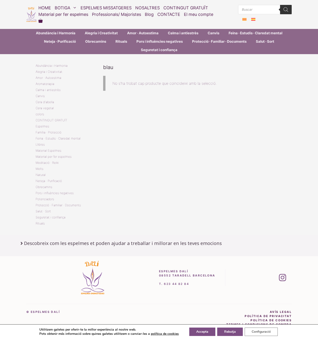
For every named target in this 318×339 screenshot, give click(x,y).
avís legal (281, 312)
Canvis (213, 33)
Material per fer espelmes (63, 14)
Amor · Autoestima (143, 33)
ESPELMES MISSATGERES (106, 7)
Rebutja (230, 331)
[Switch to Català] (244, 19)
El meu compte (198, 14)
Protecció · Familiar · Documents (219, 41)
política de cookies (271, 320)
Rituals (121, 41)
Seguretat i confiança (159, 50)
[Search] (286, 9)
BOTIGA (62, 7)
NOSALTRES (147, 7)
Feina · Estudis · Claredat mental (255, 33)
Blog (149, 14)
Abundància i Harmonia (55, 33)
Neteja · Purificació (60, 41)
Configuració (261, 331)
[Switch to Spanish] (253, 19)
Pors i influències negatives (159, 41)
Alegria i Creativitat (101, 33)
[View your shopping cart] (40, 21)
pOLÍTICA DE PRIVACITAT (268, 316)
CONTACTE (168, 14)
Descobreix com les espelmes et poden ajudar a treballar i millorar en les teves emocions (123, 243)
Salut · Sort (265, 41)
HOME (44, 7)
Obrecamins (95, 41)
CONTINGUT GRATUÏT (185, 7)
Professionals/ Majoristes (116, 14)
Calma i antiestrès (183, 33)
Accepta (202, 331)
